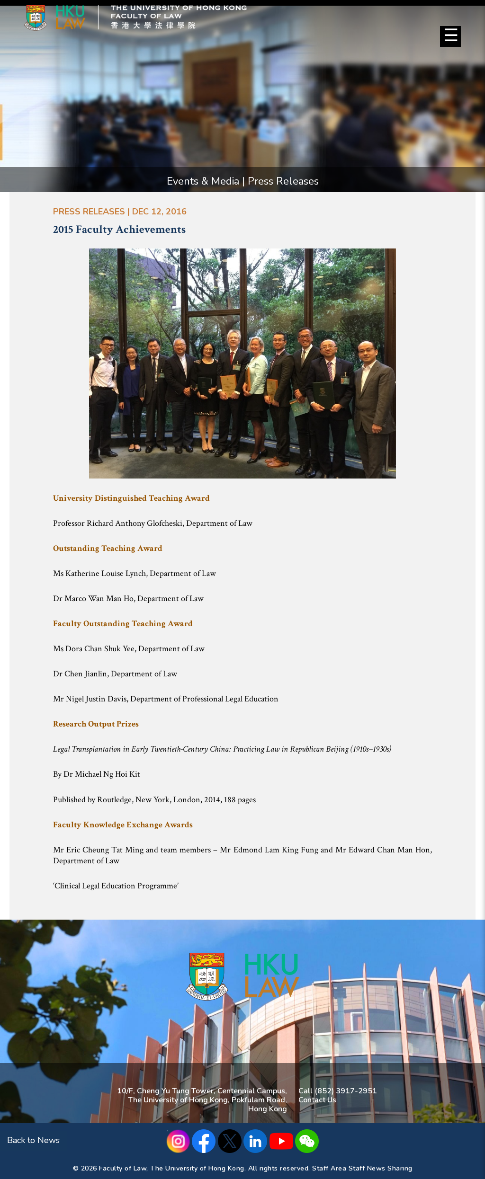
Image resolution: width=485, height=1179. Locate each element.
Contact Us (317, 1100)
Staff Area (329, 1168)
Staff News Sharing (381, 1168)
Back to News (33, 1140)
